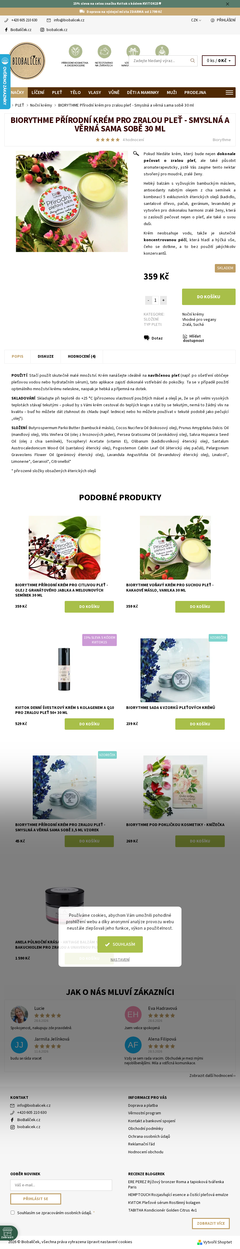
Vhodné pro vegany (199, 320)
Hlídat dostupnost (193, 338)
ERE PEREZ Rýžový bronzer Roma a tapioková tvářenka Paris (176, 1184)
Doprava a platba (143, 1105)
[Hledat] (193, 60)
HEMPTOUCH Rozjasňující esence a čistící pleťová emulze (178, 1195)
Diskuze (46, 356)
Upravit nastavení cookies (109, 1242)
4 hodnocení (133, 140)
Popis (17, 356)
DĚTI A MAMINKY (143, 92)
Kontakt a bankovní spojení (151, 1121)
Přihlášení (226, 20)
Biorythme (222, 140)
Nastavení (120, 960)
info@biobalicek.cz (69, 20)
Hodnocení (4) (82, 356)
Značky (16, 92)
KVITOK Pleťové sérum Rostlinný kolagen (164, 1203)
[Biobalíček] (62, 61)
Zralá (186, 325)
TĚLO (75, 92)
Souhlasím (124, 944)
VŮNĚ (114, 92)
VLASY (94, 92)
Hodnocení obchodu (145, 1152)
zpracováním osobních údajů (66, 1213)
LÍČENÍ (38, 92)
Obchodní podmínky (145, 1129)
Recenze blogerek (146, 1174)
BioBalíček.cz (21, 29)
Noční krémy (193, 314)
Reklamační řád (141, 1144)
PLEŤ (57, 92)
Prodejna (195, 92)
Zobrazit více (211, 1223)
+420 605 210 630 (24, 20)
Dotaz (157, 338)
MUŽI (172, 92)
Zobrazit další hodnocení (211, 1075)
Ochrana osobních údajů (149, 1137)
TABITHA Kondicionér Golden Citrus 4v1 (162, 1210)
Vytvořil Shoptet (217, 1242)
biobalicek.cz (57, 29)
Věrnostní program (144, 1113)
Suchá (198, 325)
